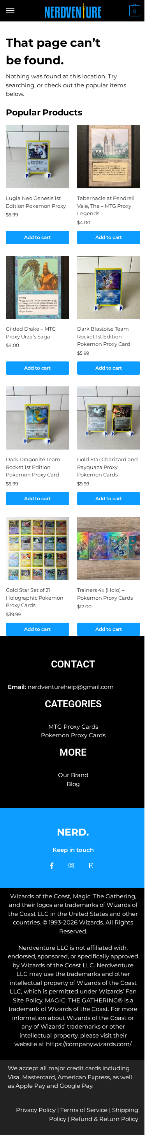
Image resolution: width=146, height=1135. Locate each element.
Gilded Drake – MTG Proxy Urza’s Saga (31, 333)
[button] (133, 10)
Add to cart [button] (37, 237)
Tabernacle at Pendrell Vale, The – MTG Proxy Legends (106, 205)
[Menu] (17, 11)
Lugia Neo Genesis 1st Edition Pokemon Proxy (36, 202)
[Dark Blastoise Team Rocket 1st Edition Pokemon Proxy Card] (109, 287)
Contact (73, 664)
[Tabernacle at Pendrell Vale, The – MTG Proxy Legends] (109, 157)
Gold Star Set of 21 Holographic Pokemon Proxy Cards (34, 597)
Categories (73, 704)
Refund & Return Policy (104, 1119)
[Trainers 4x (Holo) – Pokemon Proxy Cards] (109, 549)
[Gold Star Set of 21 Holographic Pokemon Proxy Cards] (37, 549)
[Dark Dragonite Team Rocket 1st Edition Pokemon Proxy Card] (37, 418)
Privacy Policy (36, 1110)
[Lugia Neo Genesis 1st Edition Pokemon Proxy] (37, 157)
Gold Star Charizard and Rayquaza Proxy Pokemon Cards (107, 467)
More (73, 752)
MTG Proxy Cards (73, 726)
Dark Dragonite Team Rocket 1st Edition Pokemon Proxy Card (33, 467)
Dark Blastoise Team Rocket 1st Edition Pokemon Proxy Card (103, 336)
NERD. (73, 832)
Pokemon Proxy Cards (73, 735)
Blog (73, 784)
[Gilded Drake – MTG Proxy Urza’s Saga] (37, 287)
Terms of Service (83, 1110)
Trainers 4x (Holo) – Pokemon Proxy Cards (105, 594)
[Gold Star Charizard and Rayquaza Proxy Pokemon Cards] (109, 418)
